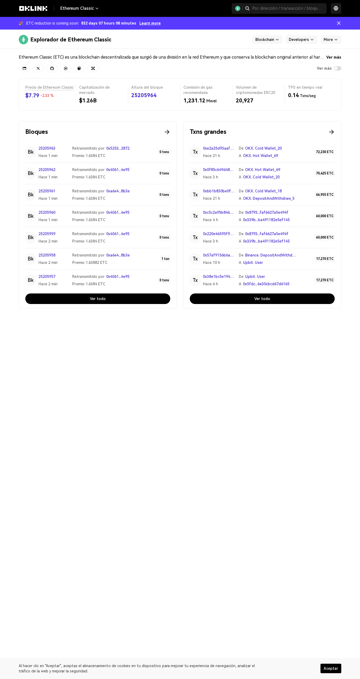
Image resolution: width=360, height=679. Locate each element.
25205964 (144, 95)
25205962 (46, 170)
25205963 (46, 148)
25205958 (46, 255)
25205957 (46, 276)
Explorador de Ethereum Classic (70, 39)
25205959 (46, 234)
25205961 (46, 191)
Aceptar (331, 668)
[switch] (337, 68)
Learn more (150, 23)
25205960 (46, 212)
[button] (247, 8)
